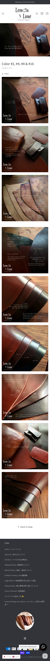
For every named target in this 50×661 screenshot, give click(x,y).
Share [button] (6, 74)
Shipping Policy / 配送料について (17, 565)
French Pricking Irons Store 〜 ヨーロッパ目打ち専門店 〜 (25, 603)
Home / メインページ (13, 549)
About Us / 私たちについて (15, 554)
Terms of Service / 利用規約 (15, 591)
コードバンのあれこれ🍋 (14, 596)
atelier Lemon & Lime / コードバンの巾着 (22, 657)
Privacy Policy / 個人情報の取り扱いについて (21, 586)
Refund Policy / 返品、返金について (18, 570)
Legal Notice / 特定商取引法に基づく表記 (20, 581)
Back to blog (26, 526)
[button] (2, 13)
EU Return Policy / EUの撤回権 (16, 575)
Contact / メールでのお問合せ (16, 560)
